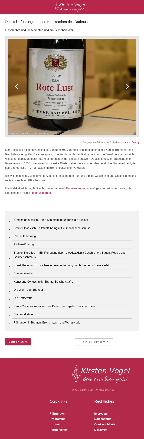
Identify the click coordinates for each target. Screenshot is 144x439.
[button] (7, 7)
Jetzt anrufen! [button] (18, 341)
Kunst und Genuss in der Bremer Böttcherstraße (43, 281)
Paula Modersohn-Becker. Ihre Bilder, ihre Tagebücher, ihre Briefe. (55, 306)
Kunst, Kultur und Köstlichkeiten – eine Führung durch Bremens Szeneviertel (61, 265)
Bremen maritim (23, 273)
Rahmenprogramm (77, 188)
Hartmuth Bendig (130, 142)
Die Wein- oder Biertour (28, 289)
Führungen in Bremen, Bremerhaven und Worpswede (47, 322)
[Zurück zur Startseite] (72, 7)
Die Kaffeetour (23, 297)
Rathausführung (41, 192)
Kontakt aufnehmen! (96, 341)
